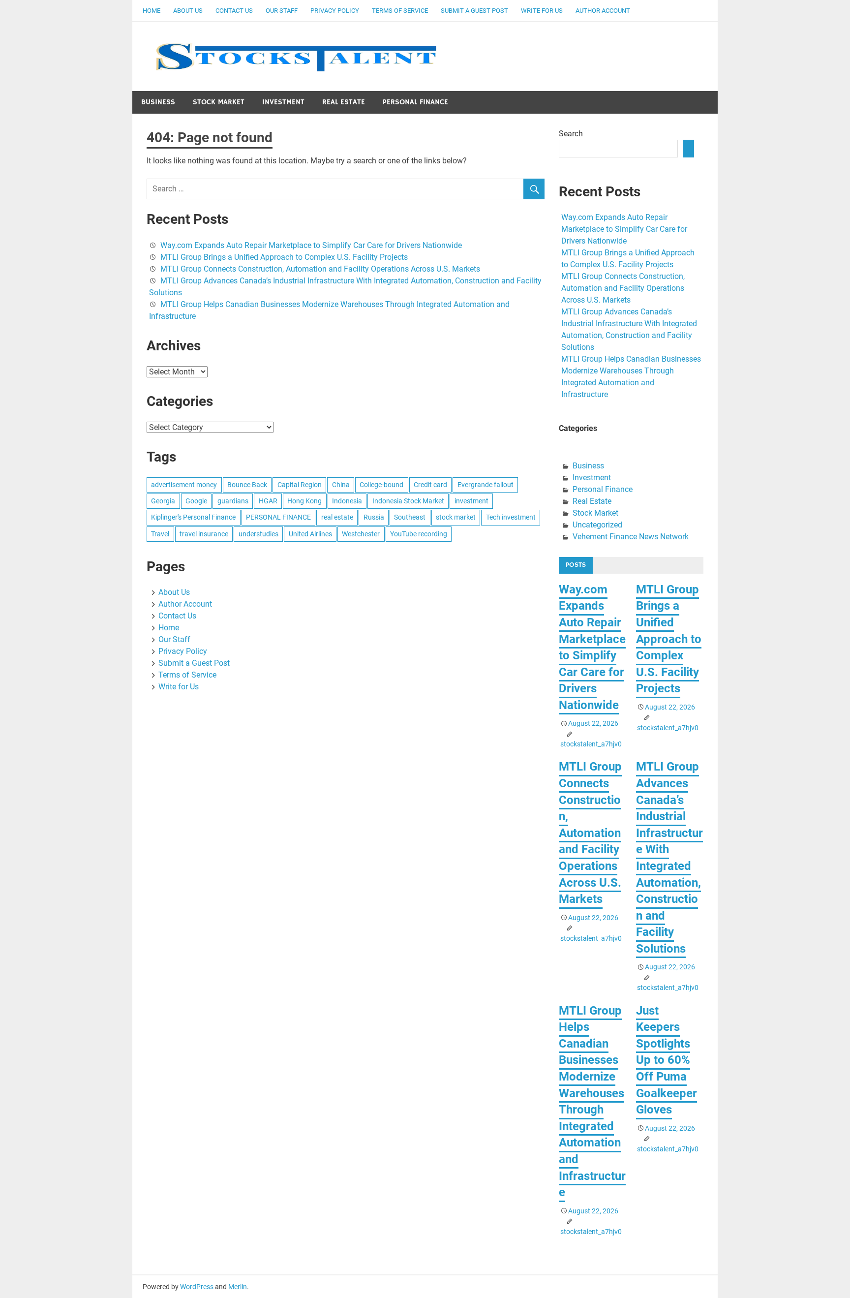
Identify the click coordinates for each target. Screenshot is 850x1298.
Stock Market (218, 102)
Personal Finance (415, 102)
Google (196, 501)
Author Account (603, 10)
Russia (374, 517)
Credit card (430, 485)
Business (158, 102)
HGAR (268, 501)
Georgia (163, 501)
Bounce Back (247, 485)
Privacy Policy (334, 10)
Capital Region (299, 485)
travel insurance (204, 534)
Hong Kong (304, 501)
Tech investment (511, 517)
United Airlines (310, 534)
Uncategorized (597, 524)
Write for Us (542, 10)
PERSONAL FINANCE (278, 517)
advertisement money (184, 485)
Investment (283, 102)
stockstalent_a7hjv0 (591, 744)
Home (151, 10)
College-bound (381, 485)
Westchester (361, 534)
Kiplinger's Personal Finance (193, 517)
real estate (337, 517)
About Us (188, 10)
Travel (160, 534)
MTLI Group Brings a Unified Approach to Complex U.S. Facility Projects (284, 257)
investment (471, 501)
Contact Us (234, 10)
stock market (456, 517)
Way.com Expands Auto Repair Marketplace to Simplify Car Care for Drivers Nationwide (311, 245)
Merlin (237, 1287)
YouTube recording (418, 534)
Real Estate (343, 102)
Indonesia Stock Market (408, 501)
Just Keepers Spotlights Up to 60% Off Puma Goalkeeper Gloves (666, 1060)
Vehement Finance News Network (631, 536)
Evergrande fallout (485, 485)
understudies (258, 534)
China (341, 485)
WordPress (196, 1287)
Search (571, 133)
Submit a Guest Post (474, 10)
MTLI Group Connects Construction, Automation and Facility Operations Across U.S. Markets (320, 269)
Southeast (409, 517)
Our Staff (282, 10)
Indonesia (347, 501)
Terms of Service (400, 10)
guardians (232, 501)
